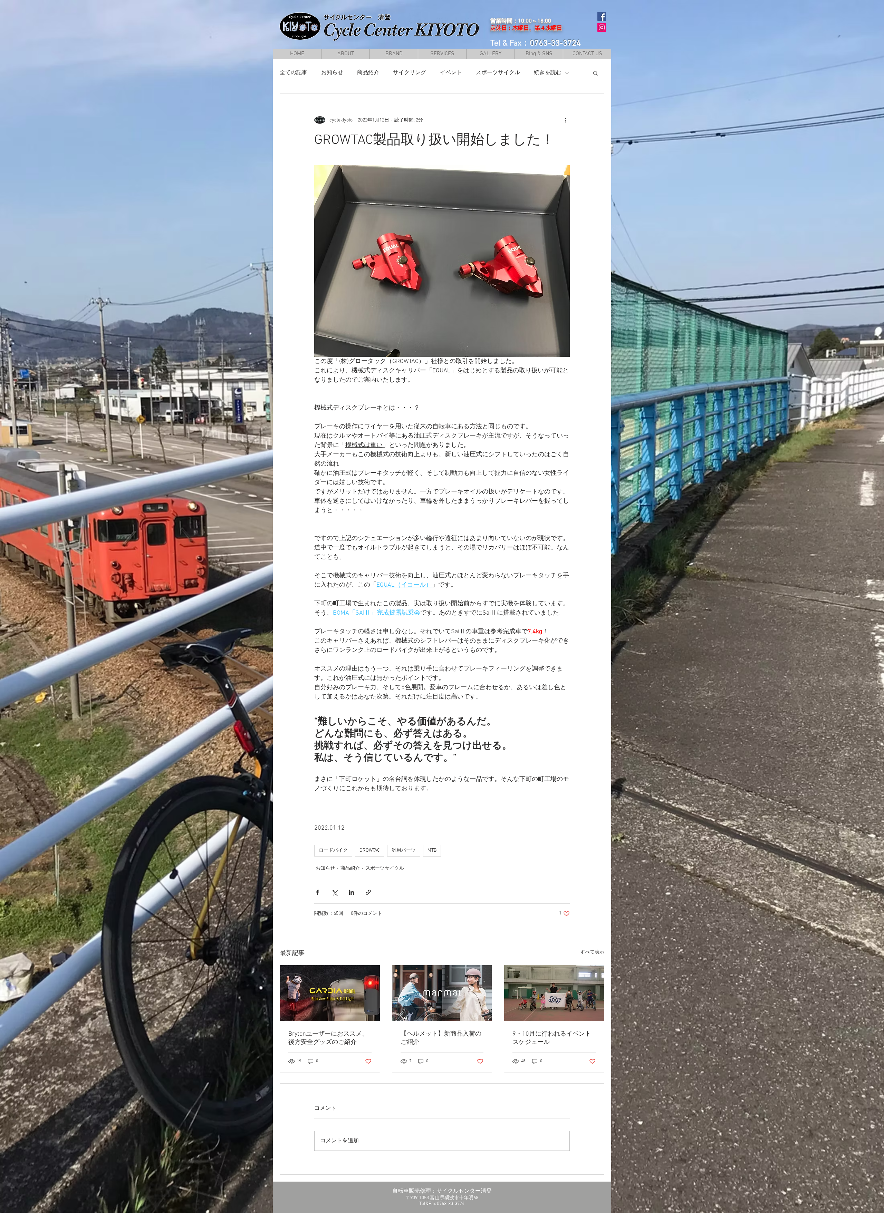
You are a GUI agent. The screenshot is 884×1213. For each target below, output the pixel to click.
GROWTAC (369, 850)
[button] (393, 54)
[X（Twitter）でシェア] (334, 892)
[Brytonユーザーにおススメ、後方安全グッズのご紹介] (330, 993)
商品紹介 (368, 72)
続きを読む (547, 72)
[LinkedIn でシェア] (351, 892)
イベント (451, 72)
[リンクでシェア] (368, 892)
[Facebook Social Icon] (601, 16)
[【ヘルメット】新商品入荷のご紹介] (442, 993)
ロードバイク (333, 850)
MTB (431, 850)
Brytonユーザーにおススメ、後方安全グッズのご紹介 (328, 1038)
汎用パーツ (404, 850)
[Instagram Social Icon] (601, 27)
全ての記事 (293, 72)
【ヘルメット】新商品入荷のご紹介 (441, 1038)
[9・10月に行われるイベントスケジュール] (554, 993)
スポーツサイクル (498, 72)
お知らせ (332, 72)
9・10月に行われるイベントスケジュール (551, 1038)
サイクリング (409, 72)
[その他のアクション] (565, 120)
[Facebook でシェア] (317, 892)
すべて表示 (592, 952)
